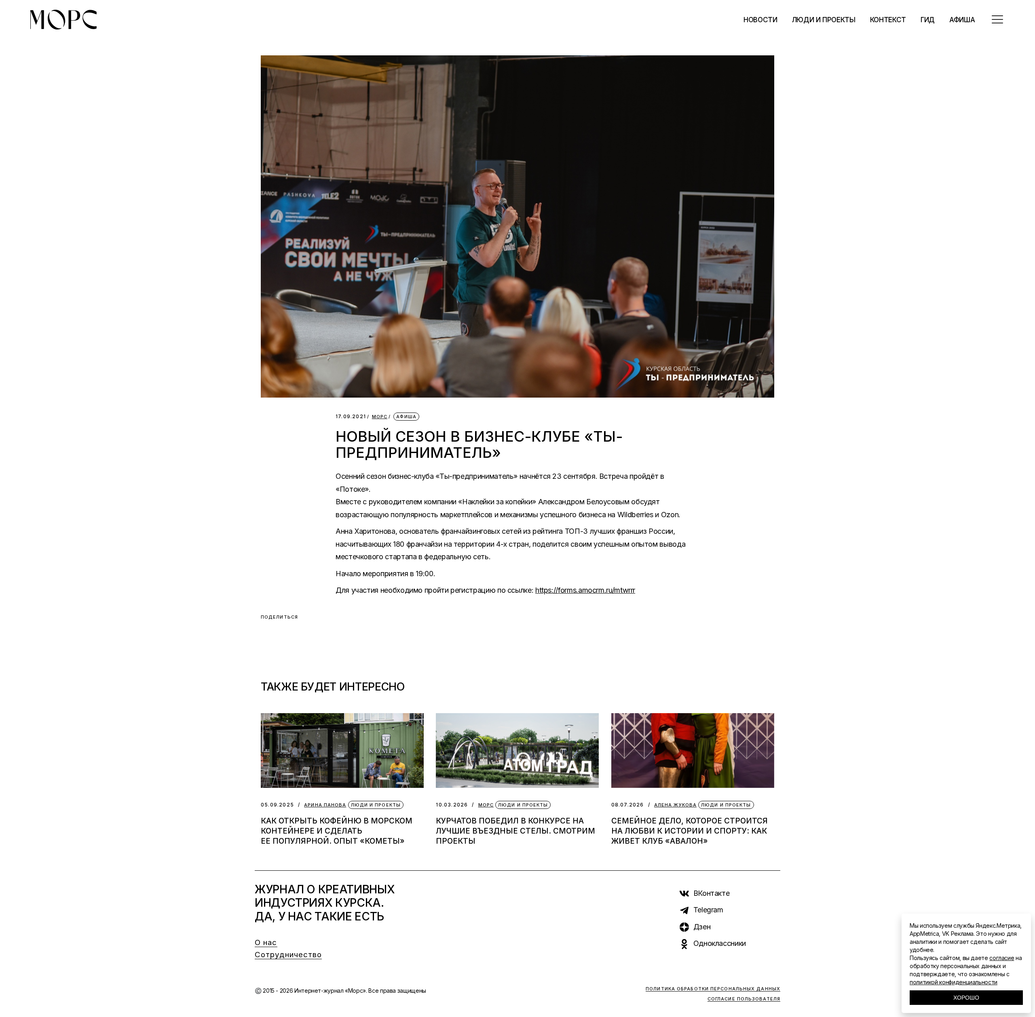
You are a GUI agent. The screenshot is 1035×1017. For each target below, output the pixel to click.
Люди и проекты (376, 805)
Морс (379, 417)
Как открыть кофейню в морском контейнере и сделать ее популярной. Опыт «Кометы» (336, 831)
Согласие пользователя (744, 999)
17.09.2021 (351, 416)
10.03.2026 (452, 804)
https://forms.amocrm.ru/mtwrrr (585, 590)
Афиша (406, 416)
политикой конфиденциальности (953, 982)
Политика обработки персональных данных (713, 989)
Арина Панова (325, 805)
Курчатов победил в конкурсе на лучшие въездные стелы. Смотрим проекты (515, 831)
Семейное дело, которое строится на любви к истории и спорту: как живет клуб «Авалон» (689, 831)
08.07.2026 (627, 804)
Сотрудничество (288, 954)
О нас (266, 942)
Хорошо (966, 997)
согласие (1001, 957)
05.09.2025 (277, 804)
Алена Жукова (675, 805)
